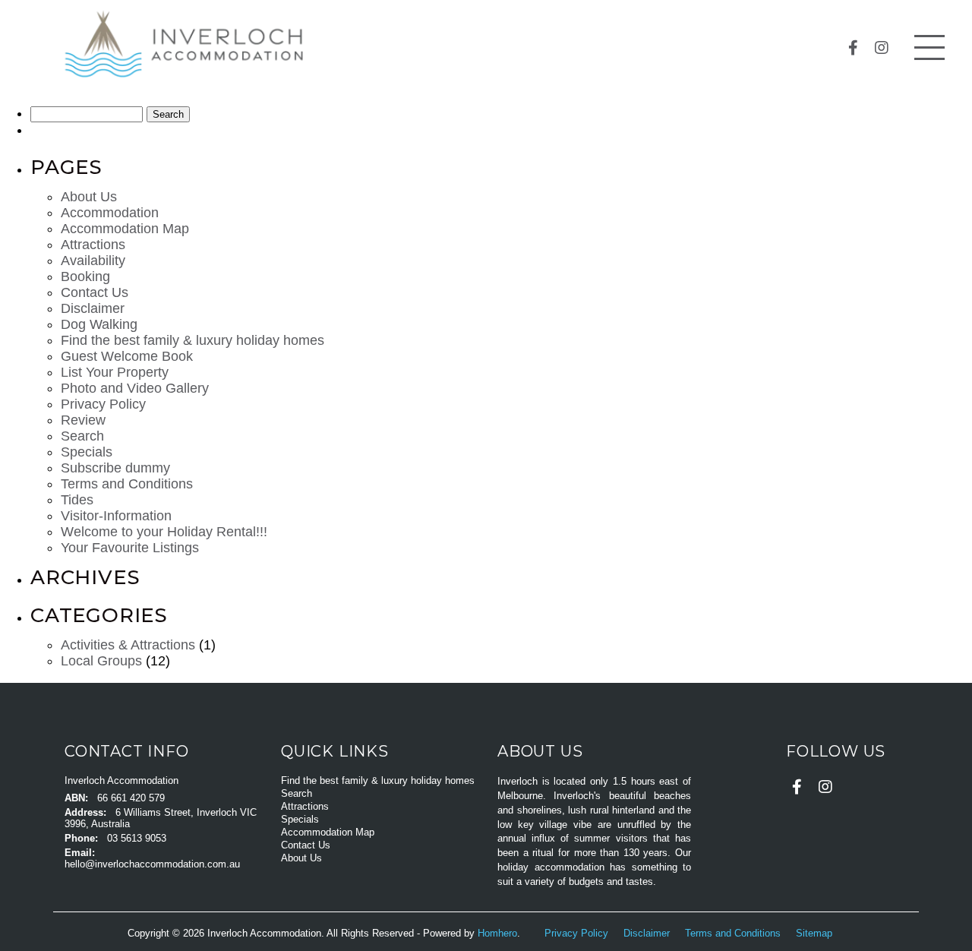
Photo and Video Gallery (135, 388)
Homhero (497, 933)
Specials (86, 452)
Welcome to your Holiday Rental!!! (164, 531)
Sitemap (815, 933)
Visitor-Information (116, 515)
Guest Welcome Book (127, 356)
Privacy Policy (103, 404)
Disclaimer (93, 308)
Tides (77, 499)
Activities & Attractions (128, 644)
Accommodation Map (125, 228)
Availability (93, 260)
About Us (89, 196)
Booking (85, 276)
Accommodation (110, 212)
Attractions (93, 244)
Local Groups (101, 660)
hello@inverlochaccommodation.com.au (152, 864)
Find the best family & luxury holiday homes (192, 340)
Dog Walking (99, 324)
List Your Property (115, 372)
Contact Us (94, 292)
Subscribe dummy (115, 468)
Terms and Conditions (127, 483)
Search (82, 436)
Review (83, 420)
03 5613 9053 (136, 838)
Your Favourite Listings (130, 547)
